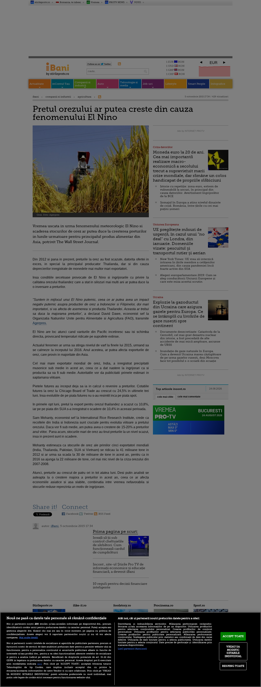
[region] (130, 649)
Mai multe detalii (28, 637)
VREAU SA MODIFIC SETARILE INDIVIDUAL (233, 651)
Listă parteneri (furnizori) (132, 648)
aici (39, 663)
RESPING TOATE (233, 665)
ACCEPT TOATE (233, 636)
